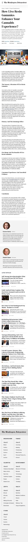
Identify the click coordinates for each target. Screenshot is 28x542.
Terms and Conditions (6, 538)
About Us (3, 539)
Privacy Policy (4, 536)
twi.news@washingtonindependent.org (9, 534)
